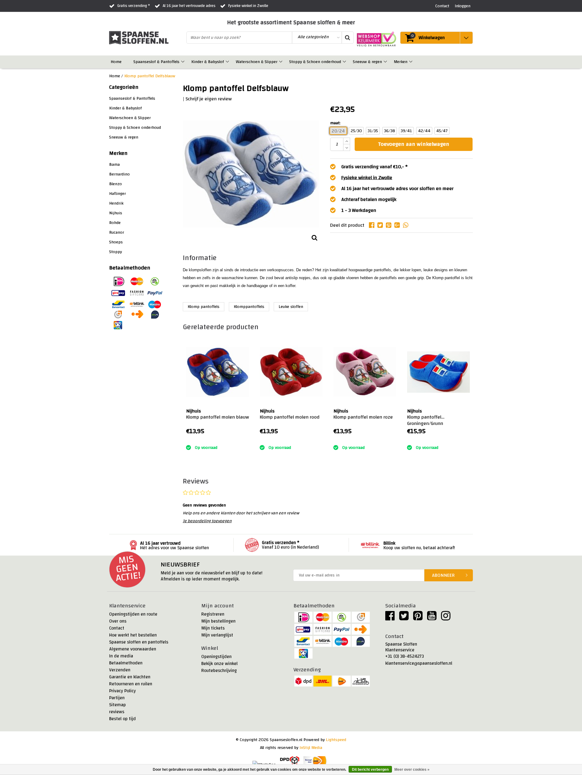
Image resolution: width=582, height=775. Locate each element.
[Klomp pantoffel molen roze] (364, 372)
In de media (121, 656)
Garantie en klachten (129, 676)
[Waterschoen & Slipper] (281, 62)
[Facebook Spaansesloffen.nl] (390, 618)
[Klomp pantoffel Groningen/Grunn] (438, 372)
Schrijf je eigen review (209, 98)
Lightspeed (336, 740)
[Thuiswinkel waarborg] (375, 39)
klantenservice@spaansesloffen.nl (418, 663)
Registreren (212, 614)
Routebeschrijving (219, 670)
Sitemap (117, 704)
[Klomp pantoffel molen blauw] (217, 372)
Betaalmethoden (125, 663)
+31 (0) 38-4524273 (404, 656)
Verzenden (119, 669)
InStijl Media (310, 748)
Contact (116, 628)
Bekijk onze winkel (219, 663)
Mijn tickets (213, 628)
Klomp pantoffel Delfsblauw (149, 76)
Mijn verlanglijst (217, 635)
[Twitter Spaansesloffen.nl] (404, 618)
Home (114, 76)
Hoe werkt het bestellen (133, 635)
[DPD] (289, 761)
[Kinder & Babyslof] (228, 62)
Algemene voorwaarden (132, 649)
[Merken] (411, 62)
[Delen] (373, 225)
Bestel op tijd (122, 718)
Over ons (117, 621)
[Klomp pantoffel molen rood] (291, 372)
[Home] (125, 62)
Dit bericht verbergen (370, 769)
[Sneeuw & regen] (386, 62)
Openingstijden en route (133, 614)
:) (187, 440)
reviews (116, 711)
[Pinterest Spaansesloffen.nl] (418, 618)
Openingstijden (216, 656)
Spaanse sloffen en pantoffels (138, 642)
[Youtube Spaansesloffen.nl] (431, 618)
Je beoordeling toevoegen (207, 521)
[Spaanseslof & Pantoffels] (183, 62)
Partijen (117, 697)
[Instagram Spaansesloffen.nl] (445, 618)
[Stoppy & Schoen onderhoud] (345, 62)
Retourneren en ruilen (130, 683)
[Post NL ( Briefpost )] (315, 761)
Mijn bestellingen (218, 621)
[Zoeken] (347, 37)
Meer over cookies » (412, 769)
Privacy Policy (122, 690)
